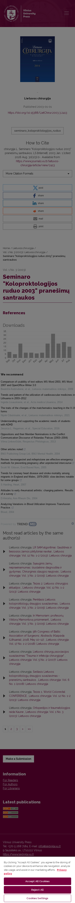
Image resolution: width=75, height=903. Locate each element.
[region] (37, 879)
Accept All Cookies (37, 881)
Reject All (37, 889)
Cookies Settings (37, 898)
